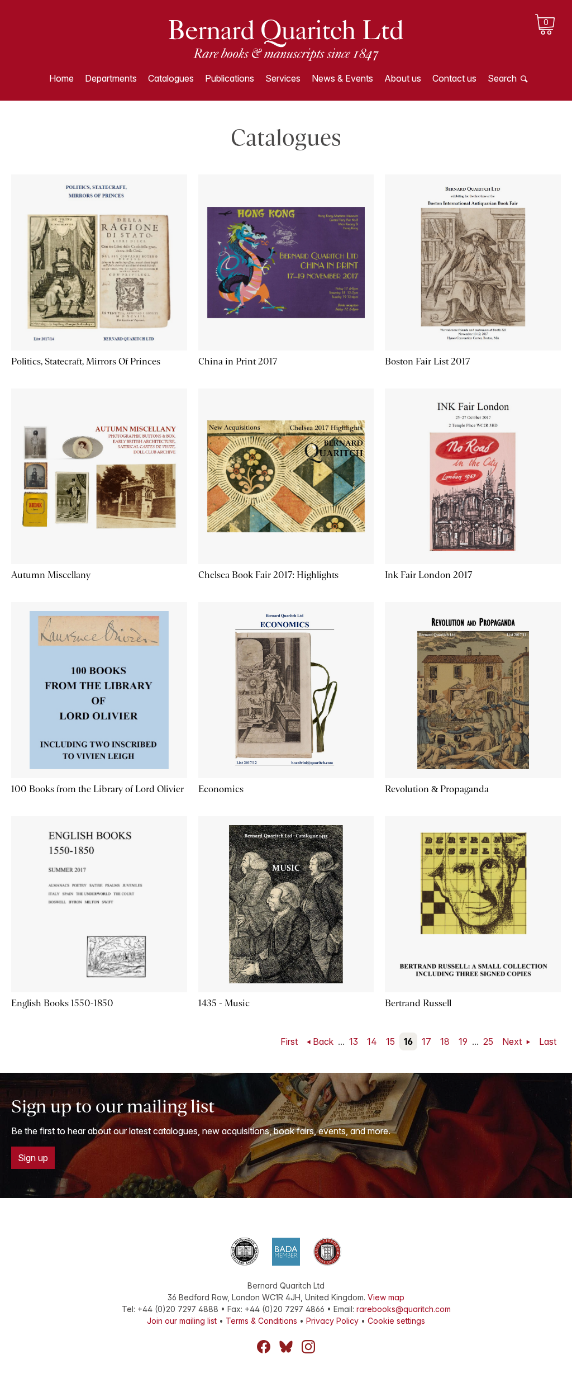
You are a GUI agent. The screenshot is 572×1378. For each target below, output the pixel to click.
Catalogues (171, 78)
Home (61, 78)
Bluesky (286, 1346)
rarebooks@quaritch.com (403, 1309)
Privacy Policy (332, 1320)
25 (488, 1041)
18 (445, 1041)
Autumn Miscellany (50, 575)
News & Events (342, 78)
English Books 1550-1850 (62, 1003)
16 (408, 1041)
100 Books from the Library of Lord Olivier (97, 789)
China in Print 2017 (237, 361)
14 (372, 1041)
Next (513, 1041)
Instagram (308, 1346)
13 (353, 1041)
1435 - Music (224, 1003)
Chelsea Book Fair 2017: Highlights (268, 575)
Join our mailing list (182, 1320)
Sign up (33, 1157)
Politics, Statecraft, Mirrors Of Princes (85, 361)
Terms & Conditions (261, 1320)
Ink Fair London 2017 (428, 575)
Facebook (263, 1346)
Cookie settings (396, 1320)
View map (386, 1297)
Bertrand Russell (418, 1003)
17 (426, 1041)
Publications (229, 78)
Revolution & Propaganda (437, 789)
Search (502, 78)
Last (547, 1041)
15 (390, 1041)
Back (323, 1041)
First (289, 1041)
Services (283, 78)
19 (463, 1041)
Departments (111, 78)
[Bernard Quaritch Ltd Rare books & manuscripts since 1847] (286, 39)
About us (402, 78)
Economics (221, 789)
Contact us (454, 78)
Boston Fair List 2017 (427, 361)
